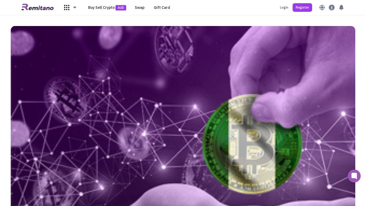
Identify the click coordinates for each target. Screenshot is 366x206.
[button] (70, 7)
